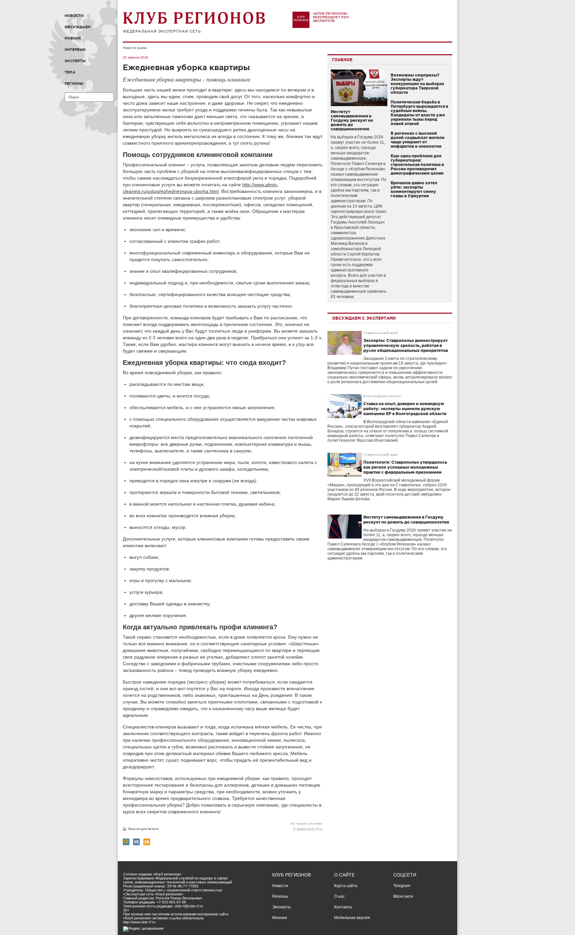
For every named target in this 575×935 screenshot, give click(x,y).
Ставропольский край (380, 333)
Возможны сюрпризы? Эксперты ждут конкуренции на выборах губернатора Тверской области (417, 83)
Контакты (343, 907)
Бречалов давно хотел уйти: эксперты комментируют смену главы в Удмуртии (414, 189)
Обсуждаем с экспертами (364, 318)
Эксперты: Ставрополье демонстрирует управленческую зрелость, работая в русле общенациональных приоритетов (405, 345)
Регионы (74, 83)
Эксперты (75, 61)
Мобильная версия (352, 917)
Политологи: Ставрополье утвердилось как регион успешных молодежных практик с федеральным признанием (405, 467)
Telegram (401, 885)
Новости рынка (135, 48)
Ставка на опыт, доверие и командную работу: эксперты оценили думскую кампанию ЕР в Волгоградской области (405, 408)
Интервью (75, 50)
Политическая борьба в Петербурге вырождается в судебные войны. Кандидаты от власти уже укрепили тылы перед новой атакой (419, 113)
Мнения (73, 38)
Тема (70, 72)
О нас (339, 896)
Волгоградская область (382, 396)
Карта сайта (345, 885)
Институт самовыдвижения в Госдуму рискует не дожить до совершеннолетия (352, 120)
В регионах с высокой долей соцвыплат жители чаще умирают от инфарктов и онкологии (418, 139)
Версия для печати (143, 829)
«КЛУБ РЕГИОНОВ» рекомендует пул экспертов (331, 17)
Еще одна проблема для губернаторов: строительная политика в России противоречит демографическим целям (417, 164)
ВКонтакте (403, 896)
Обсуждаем (78, 27)
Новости (74, 16)
